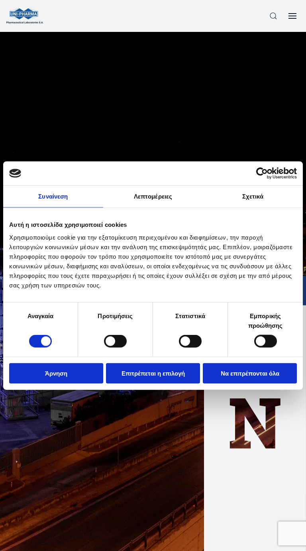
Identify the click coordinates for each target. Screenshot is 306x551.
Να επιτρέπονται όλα (250, 373)
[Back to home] (24, 16)
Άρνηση (56, 373)
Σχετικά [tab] (253, 196)
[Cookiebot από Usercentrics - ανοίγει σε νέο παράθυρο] (262, 173)
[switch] (115, 341)
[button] (273, 16)
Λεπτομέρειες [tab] (153, 196)
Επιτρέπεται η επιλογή (153, 373)
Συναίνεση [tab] (53, 196)
